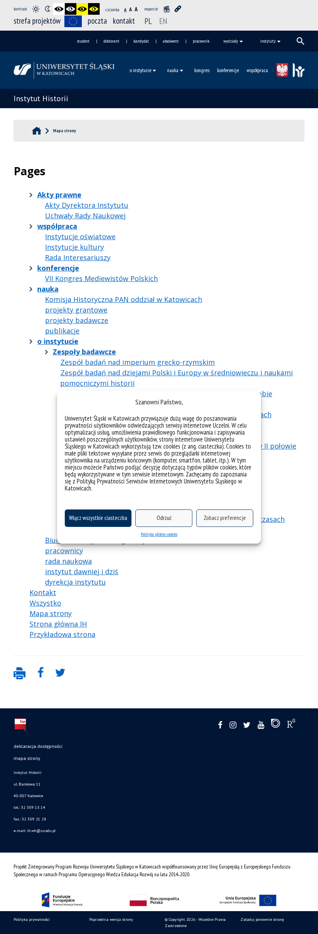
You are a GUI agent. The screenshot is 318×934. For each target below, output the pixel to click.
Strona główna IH (58, 623)
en (163, 21)
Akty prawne (59, 194)
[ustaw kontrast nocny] (47, 9)
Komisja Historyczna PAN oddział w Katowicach (123, 299)
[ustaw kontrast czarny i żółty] (82, 9)
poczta (97, 21)
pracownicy (64, 550)
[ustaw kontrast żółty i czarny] (94, 9)
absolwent (171, 41)
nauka (172, 70)
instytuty (268, 41)
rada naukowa (68, 561)
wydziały (230, 41)
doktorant (111, 41)
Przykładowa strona (62, 634)
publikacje (62, 330)
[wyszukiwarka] (300, 41)
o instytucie (140, 70)
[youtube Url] (261, 725)
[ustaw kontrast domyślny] (35, 9)
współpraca (257, 70)
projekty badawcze (76, 320)
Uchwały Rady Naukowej (85, 215)
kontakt (124, 21)
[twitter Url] (247, 725)
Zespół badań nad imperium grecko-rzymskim (137, 362)
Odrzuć (164, 517)
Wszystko (45, 603)
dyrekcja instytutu (75, 582)
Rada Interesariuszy (78, 257)
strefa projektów (37, 21)
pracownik (201, 41)
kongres (201, 70)
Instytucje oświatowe (80, 236)
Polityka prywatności (32, 919)
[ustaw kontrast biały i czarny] (70, 9)
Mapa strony (50, 613)
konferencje (228, 70)
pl (149, 21)
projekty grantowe (76, 309)
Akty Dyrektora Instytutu (86, 205)
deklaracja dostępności (38, 746)
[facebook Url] (220, 725)
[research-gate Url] (291, 725)
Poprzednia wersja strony (111, 919)
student (83, 41)
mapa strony (27, 758)
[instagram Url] (233, 725)
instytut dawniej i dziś (81, 571)
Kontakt (42, 592)
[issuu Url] (275, 725)
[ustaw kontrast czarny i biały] (59, 9)
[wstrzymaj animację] (166, 9)
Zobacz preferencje (225, 517)
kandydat (141, 41)
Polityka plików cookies (159, 534)
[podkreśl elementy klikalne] (178, 9)
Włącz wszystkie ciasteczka (98, 517)
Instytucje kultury (74, 247)
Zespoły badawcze (84, 351)
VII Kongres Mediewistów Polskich (101, 278)
